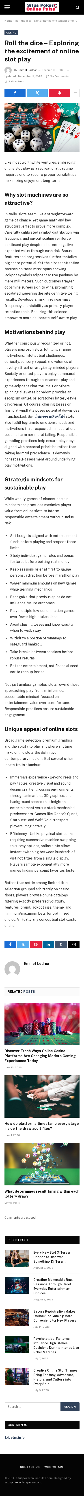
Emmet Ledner (27, 70)
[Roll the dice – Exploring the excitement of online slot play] (42, 127)
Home (8, 20)
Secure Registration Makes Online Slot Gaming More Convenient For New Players (54, 1316)
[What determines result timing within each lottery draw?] (42, 1164)
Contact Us (30, 1467)
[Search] (77, 7)
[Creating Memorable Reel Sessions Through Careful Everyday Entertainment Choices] (17, 1285)
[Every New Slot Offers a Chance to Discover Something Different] (17, 1258)
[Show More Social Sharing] (75, 93)
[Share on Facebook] (15, 93)
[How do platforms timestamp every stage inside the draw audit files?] (42, 1096)
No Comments (59, 76)
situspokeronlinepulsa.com (22, 1482)
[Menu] (7, 7)
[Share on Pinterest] (59, 93)
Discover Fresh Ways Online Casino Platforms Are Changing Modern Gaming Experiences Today (40, 1056)
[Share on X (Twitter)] (37, 93)
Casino (11, 32)
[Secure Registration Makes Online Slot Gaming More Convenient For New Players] (17, 1317)
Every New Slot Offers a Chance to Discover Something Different (51, 1257)
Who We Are (54, 1467)
